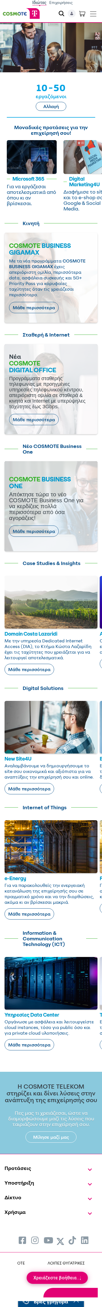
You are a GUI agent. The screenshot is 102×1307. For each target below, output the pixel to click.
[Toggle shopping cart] (82, 13)
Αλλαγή (51, 106)
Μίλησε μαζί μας (51, 1137)
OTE (21, 1263)
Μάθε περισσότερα (34, 307)
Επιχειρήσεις (61, 2)
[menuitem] (22, 1240)
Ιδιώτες (39, 2)
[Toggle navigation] (93, 13)
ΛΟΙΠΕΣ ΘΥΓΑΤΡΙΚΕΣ (66, 1263)
